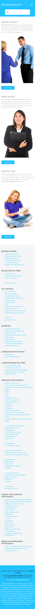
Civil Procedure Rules (13, 368)
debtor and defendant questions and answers (18, 546)
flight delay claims (10, 508)
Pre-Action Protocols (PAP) (13, 365)
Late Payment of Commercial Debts (15, 452)
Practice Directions (10, 374)
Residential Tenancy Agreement (14, 331)
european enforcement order (13, 533)
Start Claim (8, 237)
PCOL (7, 393)
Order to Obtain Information (13, 432)
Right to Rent (9, 337)
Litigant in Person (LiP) (12, 383)
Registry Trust (9, 464)
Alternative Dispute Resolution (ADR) (16, 370)
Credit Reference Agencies (13, 466)
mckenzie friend (9, 510)
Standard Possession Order (13, 341)
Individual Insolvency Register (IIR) (15, 475)
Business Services (10, 320)
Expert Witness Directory (12, 356)
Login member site (10, 283)
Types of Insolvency (11, 477)
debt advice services (11, 550)
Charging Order (9, 430)
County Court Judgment (12, 410)
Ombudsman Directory (11, 488)
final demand (9, 520)
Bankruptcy (8, 479)
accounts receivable (11, 516)
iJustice (7, 317)
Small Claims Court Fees (12, 400)
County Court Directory (12, 402)
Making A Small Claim (11, 258)
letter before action (10, 525)
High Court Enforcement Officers (14, 412)
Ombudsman (9, 486)
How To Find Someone (12, 262)
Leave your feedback (11, 278)
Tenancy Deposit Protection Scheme (16, 335)
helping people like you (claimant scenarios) (18, 501)
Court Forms (9, 404)
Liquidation (8, 481)
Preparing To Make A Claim (13, 256)
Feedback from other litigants (13, 275)
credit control (9, 514)
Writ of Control (9, 438)
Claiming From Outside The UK (14, 264)
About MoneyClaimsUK (12, 254)
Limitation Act (9, 408)
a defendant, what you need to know (16, 548)
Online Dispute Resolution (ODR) (15, 372)
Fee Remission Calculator (12, 445)
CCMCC (7, 389)
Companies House (10, 459)
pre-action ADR (10, 291)
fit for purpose (9, 527)
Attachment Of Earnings (12, 428)
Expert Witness (9, 354)
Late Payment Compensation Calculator (17, 454)
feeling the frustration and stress (14, 503)
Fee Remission (9, 443)
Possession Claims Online (12, 328)
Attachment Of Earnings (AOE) (14, 306)
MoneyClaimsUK (11, 4)
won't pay (8, 518)
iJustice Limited (17, 575)
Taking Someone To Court (12, 260)
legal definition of (10, 535)
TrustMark (8, 468)
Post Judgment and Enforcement (15, 426)
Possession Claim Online (12, 296)
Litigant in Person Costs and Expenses (16, 385)
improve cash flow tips (11, 512)
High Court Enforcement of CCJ (14, 298)
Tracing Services (10, 300)
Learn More (8, 88)
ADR (6, 304)
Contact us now (9, 273)
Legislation (8, 406)
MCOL (7, 391)
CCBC (7, 395)
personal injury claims (11, 506)
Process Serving (10, 302)
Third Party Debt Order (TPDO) (14, 313)
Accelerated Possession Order (14, 343)
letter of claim (9, 522)
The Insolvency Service (12, 473)
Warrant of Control (10, 436)
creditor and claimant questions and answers (18, 499)
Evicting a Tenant (10, 339)
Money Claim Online (11, 294)
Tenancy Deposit (10, 333)
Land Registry (9, 461)
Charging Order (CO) (11, 308)
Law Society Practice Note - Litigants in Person (19, 387)
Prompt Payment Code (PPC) (13, 450)
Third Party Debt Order (12, 434)
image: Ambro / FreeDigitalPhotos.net (17, 580)
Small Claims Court (10, 398)
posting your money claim (12, 529)
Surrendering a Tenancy (12, 345)
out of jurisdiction (10, 531)
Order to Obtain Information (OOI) (15, 310)
